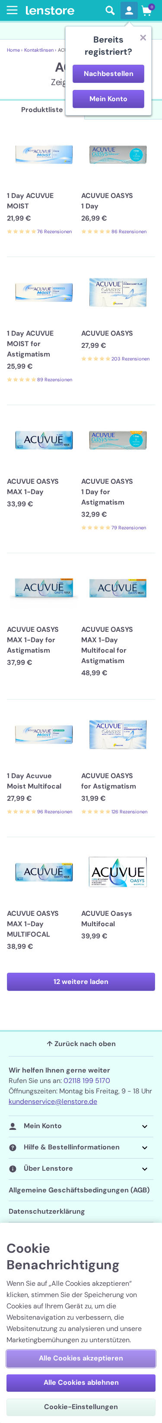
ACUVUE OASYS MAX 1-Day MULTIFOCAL (33, 924)
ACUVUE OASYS (107, 333)
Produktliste (42, 109)
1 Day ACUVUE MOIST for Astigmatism (30, 344)
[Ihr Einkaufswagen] (146, 10)
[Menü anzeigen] (10, 10)
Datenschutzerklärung (47, 1211)
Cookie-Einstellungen (81, 1406)
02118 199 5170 (87, 1080)
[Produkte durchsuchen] (110, 10)
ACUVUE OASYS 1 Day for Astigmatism (107, 492)
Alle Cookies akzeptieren (81, 1358)
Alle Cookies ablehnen (81, 1382)
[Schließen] (143, 37)
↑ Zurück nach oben (81, 1043)
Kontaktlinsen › (40, 50)
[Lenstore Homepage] (63, 10)
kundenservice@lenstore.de (53, 1101)
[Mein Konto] (129, 10)
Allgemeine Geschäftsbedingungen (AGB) (79, 1190)
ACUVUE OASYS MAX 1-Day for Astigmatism (33, 640)
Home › (14, 50)
